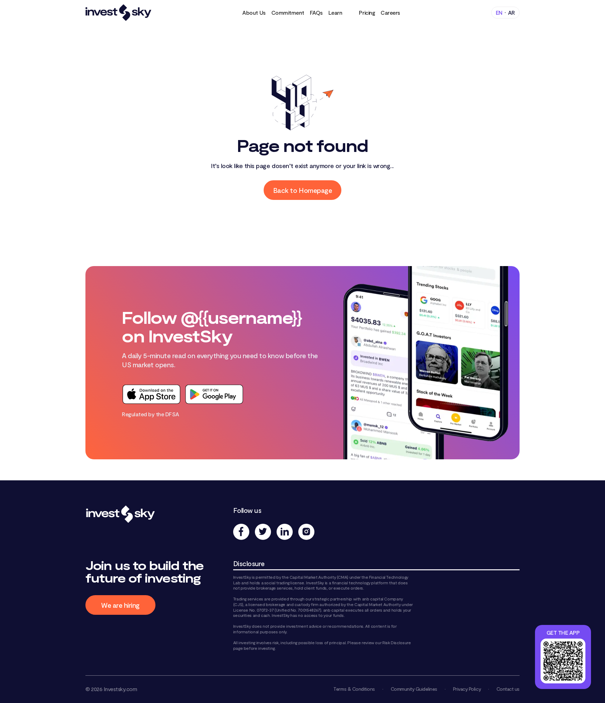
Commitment (287, 12)
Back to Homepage (302, 190)
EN (499, 12)
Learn (335, 12)
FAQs (316, 12)
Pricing (367, 12)
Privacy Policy (467, 689)
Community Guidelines (414, 689)
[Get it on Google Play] (214, 394)
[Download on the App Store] (151, 394)
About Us (253, 12)
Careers (390, 12)
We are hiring (120, 605)
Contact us (508, 689)
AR (511, 12)
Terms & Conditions (354, 689)
